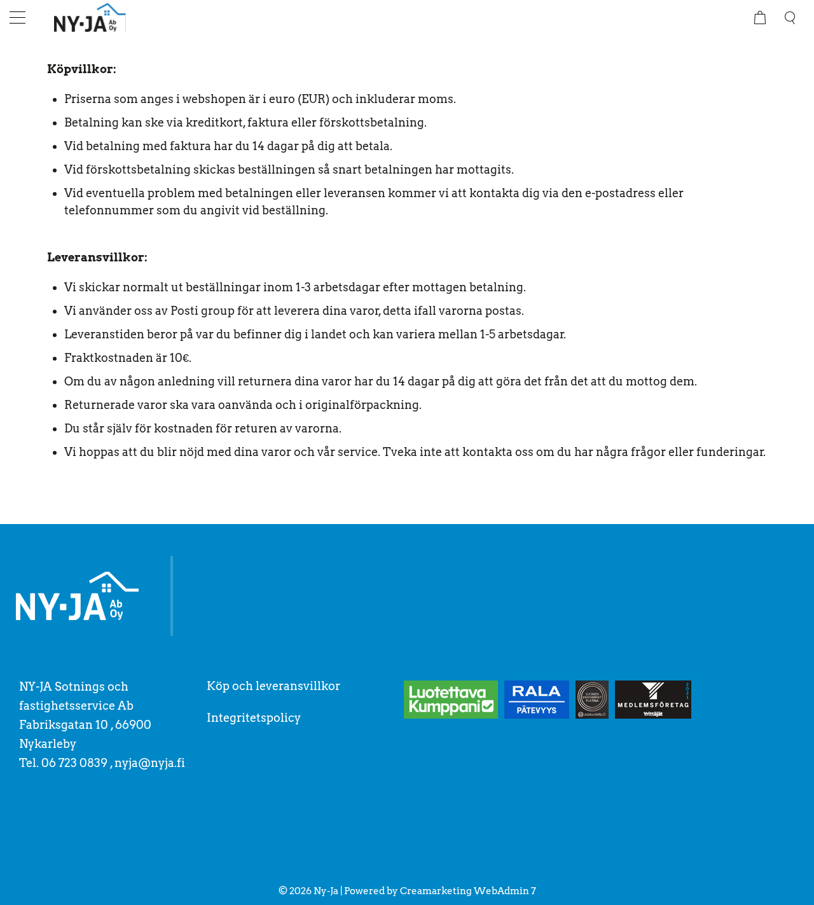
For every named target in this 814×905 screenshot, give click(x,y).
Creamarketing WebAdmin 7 (468, 891)
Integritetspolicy (254, 717)
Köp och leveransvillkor (273, 686)
